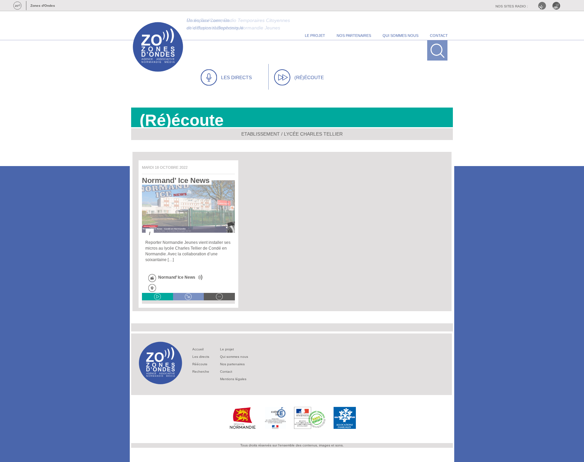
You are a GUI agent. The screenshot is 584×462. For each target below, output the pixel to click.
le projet (315, 35)
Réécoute (200, 364)
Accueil (197, 349)
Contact (226, 371)
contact (439, 35)
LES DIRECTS (236, 77)
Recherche (200, 371)
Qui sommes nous (234, 357)
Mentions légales (233, 379)
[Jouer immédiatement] (157, 296)
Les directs (200, 357)
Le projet (227, 349)
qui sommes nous (400, 35)
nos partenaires (354, 35)
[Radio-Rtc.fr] (543, 5)
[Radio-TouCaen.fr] (558, 5)
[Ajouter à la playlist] (188, 296)
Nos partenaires (232, 364)
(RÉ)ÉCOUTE (309, 77)
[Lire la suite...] (219, 296)
